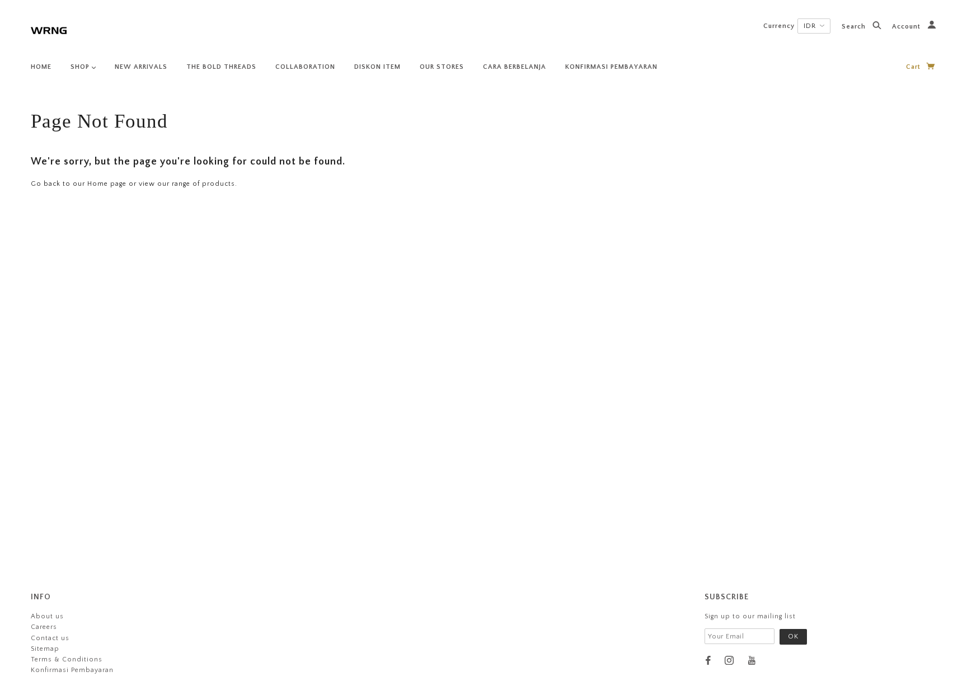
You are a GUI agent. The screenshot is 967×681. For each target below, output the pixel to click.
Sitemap (45, 648)
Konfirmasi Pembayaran (72, 670)
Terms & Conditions (66, 659)
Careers (44, 627)
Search (855, 26)
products (218, 183)
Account (907, 26)
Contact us (50, 638)
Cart (914, 67)
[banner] (49, 29)
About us (47, 616)
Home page (106, 183)
